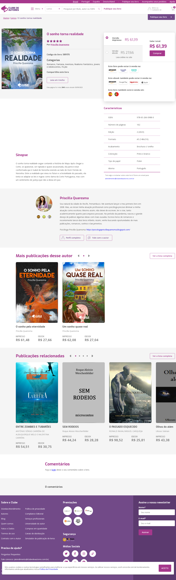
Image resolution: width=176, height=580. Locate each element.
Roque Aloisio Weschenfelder (75, 431)
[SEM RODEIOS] (83, 392)
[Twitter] (66, 553)
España (96, 1)
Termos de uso (8, 533)
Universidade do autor (35, 523)
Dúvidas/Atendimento (10, 508)
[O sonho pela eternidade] (37, 292)
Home (6, 18)
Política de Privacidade (49, 569)
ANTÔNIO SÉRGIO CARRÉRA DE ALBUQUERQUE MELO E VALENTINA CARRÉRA (32, 434)
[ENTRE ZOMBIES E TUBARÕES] (37, 392)
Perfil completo (73, 237)
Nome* (142, 507)
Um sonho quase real (75, 326)
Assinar (145, 532)
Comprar (157, 53)
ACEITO (164, 568)
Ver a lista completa (162, 256)
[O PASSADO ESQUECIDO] (130, 392)
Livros (13, 18)
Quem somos (7, 523)
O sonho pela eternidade (30, 326)
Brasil (75, 1)
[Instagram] (84, 553)
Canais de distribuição (35, 533)
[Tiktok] (92, 553)
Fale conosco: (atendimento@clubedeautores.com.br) (25, 559)
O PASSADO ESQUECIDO (123, 426)
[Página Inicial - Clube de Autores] (10, 9)
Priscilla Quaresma (60, 44)
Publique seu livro (130, 1)
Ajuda (172, 1)
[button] (78, 256)
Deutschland (109, 1)
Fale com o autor (100, 237)
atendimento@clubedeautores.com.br (119, 178)
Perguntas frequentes (10, 554)
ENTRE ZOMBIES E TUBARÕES (33, 426)
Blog (3, 518)
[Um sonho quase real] (83, 292)
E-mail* (142, 518)
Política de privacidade (35, 508)
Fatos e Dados (7, 528)
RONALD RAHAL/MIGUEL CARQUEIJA (126, 431)
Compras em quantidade (36, 528)
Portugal (85, 1)
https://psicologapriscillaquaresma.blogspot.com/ (108, 229)
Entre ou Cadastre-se (156, 9)
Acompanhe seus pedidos (154, 1)
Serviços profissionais (34, 518)
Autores (4, 513)
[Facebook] (75, 553)
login (54, 469)
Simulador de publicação (40, 538)
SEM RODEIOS (70, 426)
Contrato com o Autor (11, 538)
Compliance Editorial (34, 513)
